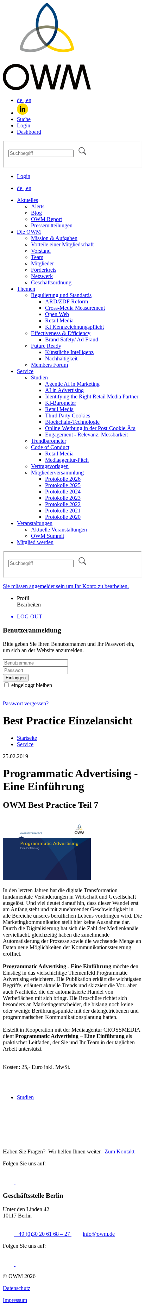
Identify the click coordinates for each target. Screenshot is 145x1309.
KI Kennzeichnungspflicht (74, 327)
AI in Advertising (64, 390)
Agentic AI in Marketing (72, 384)
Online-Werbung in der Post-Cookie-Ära (90, 428)
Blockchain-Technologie (72, 422)
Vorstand (41, 251)
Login (23, 125)
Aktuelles (27, 200)
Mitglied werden (35, 542)
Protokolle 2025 (63, 485)
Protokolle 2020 (63, 517)
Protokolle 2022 (63, 504)
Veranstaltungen (34, 523)
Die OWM (29, 232)
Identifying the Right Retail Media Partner (91, 396)
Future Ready (46, 346)
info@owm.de (99, 1234)
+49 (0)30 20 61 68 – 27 (42, 1234)
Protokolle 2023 (63, 498)
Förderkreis (43, 270)
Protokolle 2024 (63, 492)
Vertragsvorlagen (50, 466)
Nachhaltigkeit (61, 358)
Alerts (37, 206)
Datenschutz (16, 1288)
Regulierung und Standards (61, 295)
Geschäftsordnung (51, 282)
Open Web (57, 314)
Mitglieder (42, 263)
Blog (36, 213)
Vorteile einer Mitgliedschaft (62, 244)
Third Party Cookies (67, 415)
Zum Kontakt (119, 1151)
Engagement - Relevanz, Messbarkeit (86, 435)
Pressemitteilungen (51, 225)
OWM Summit (47, 536)
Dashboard (29, 132)
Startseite (27, 738)
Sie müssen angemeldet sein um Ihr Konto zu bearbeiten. (66, 586)
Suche (24, 119)
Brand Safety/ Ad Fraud (71, 339)
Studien (39, 377)
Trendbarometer (48, 441)
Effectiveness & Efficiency (60, 333)
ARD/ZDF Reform (66, 301)
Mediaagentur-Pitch (67, 460)
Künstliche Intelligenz (69, 352)
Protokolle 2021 (63, 511)
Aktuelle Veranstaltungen (59, 530)
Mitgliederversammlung (57, 473)
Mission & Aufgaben (54, 238)
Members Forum (49, 365)
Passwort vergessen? (26, 703)
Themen (26, 289)
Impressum (15, 1300)
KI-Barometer (60, 403)
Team (37, 257)
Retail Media (59, 320)
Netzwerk (42, 276)
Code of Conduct (50, 447)
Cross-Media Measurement (75, 308)
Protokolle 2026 (63, 479)
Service (25, 371)
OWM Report (46, 219)
